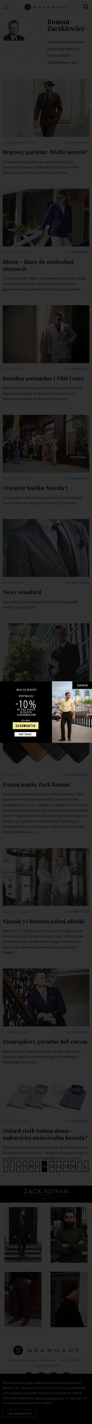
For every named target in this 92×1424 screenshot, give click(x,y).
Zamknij (82, 685)
